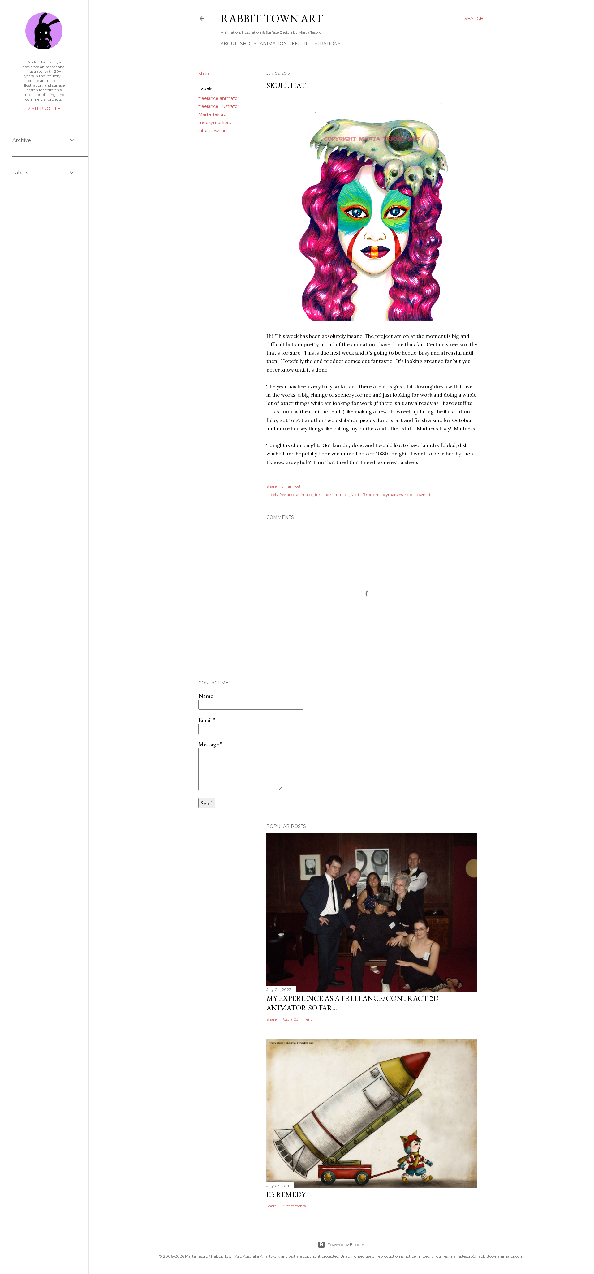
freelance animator (218, 98)
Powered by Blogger (346, 1244)
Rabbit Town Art (272, 18)
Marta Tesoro (212, 114)
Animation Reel (280, 43)
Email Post (291, 486)
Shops (248, 43)
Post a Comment (296, 1019)
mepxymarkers (214, 122)
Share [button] (204, 73)
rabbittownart (212, 130)
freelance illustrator (218, 106)
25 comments (293, 1205)
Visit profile (44, 108)
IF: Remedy (286, 1194)
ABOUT (229, 43)
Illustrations (322, 43)
